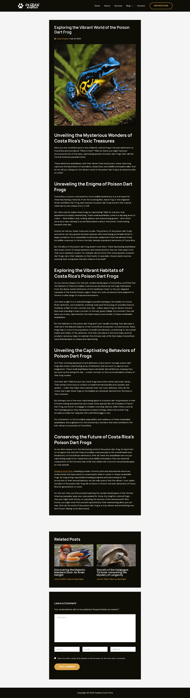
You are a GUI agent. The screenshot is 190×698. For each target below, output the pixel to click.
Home (97, 6)
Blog (128, 6)
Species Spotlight (76, 579)
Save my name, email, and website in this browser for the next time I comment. (92, 658)
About (107, 6)
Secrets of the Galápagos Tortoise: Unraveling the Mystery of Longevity (112, 572)
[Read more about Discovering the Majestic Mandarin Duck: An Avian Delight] (73, 555)
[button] (131, 6)
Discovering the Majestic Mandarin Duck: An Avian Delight (69, 572)
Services (118, 6)
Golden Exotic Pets (63, 471)
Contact (141, 6)
